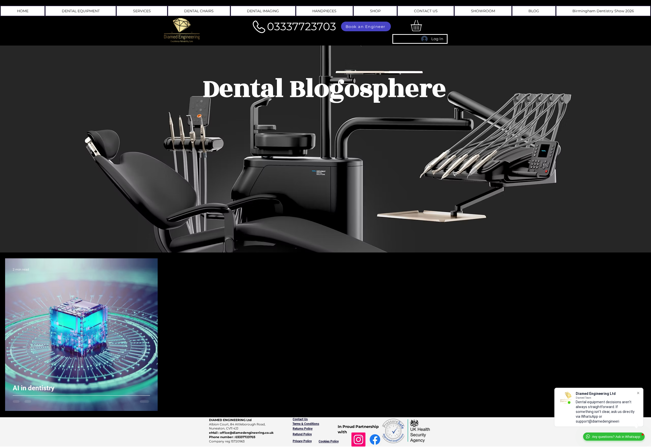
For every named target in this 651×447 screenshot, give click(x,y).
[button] (141, 11)
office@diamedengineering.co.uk (247, 433)
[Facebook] (375, 439)
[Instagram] (358, 439)
